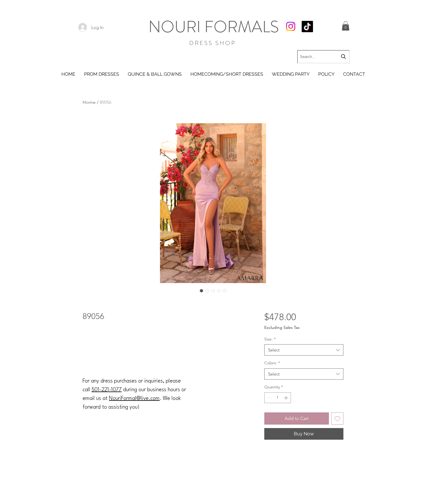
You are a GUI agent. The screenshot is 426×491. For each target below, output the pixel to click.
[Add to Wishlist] (337, 418)
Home (89, 102)
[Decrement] (268, 398)
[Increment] (286, 398)
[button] (345, 25)
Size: (270, 339)
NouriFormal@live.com (134, 398)
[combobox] (323, 56)
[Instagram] (291, 26)
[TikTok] (307, 26)
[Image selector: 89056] (201, 290)
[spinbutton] (277, 398)
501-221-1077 (107, 389)
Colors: (272, 362)
